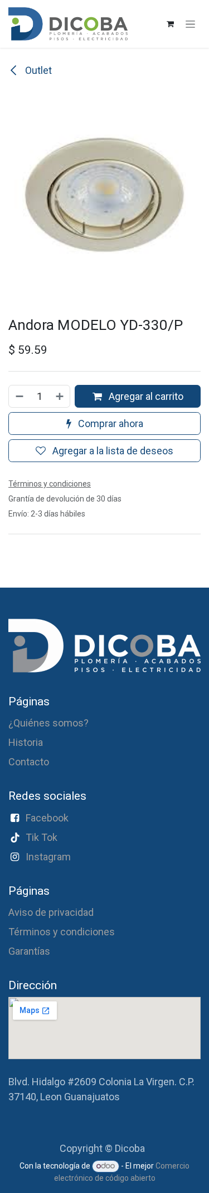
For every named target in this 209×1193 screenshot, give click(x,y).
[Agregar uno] (60, 396)
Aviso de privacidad (51, 912)
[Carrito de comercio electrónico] (170, 24)
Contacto (28, 762)
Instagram (48, 857)
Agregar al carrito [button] (144, 396)
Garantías (29, 951)
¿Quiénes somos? (48, 723)
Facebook (47, 818)
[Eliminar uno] (19, 396)
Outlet (37, 70)
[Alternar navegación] (190, 23)
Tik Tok (41, 837)
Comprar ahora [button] (109, 423)
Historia (25, 742)
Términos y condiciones (61, 932)
